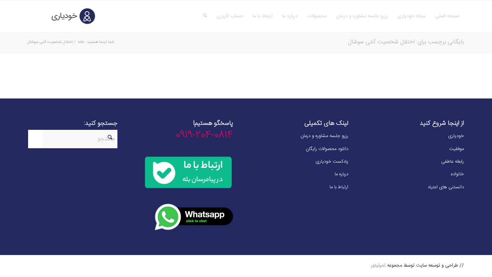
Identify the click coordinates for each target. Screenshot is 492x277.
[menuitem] (447, 16)
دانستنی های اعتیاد (446, 187)
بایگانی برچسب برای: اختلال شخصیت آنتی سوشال (406, 42)
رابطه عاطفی (452, 162)
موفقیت (456, 149)
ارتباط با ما (339, 187)
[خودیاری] (62, 16)
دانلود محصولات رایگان (327, 149)
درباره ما (341, 174)
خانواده (457, 174)
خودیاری (456, 136)
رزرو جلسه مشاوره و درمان (324, 136)
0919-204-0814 (204, 135)
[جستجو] (205, 16)
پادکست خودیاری (332, 162)
